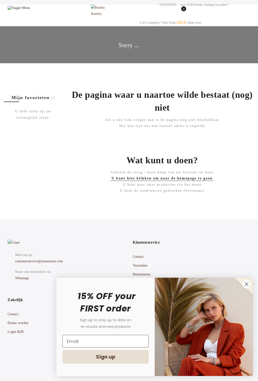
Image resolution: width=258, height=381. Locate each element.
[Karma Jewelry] (102, 12)
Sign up (105, 356)
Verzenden (140, 265)
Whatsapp (22, 278)
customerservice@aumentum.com (39, 261)
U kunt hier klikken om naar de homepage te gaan (162, 178)
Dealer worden (18, 323)
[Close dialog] (246, 284)
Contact (138, 257)
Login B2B (15, 332)
